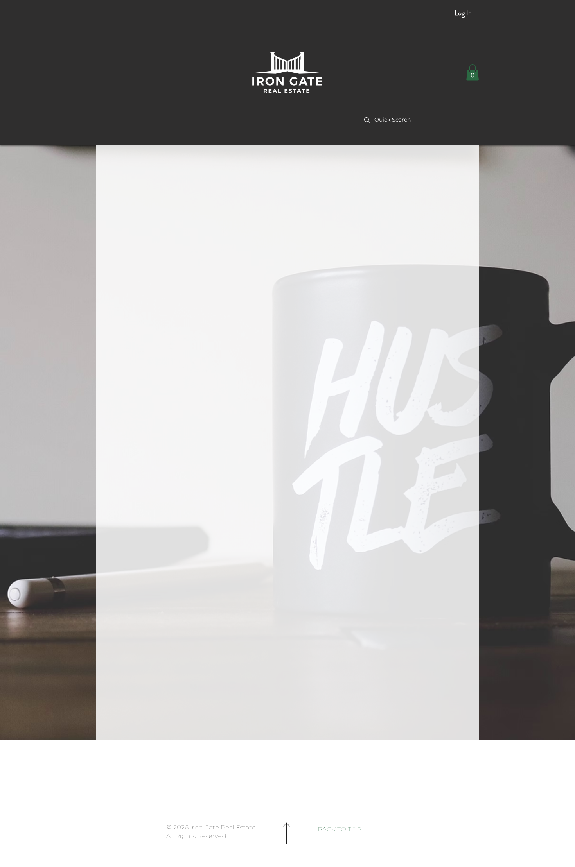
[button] (472, 72)
